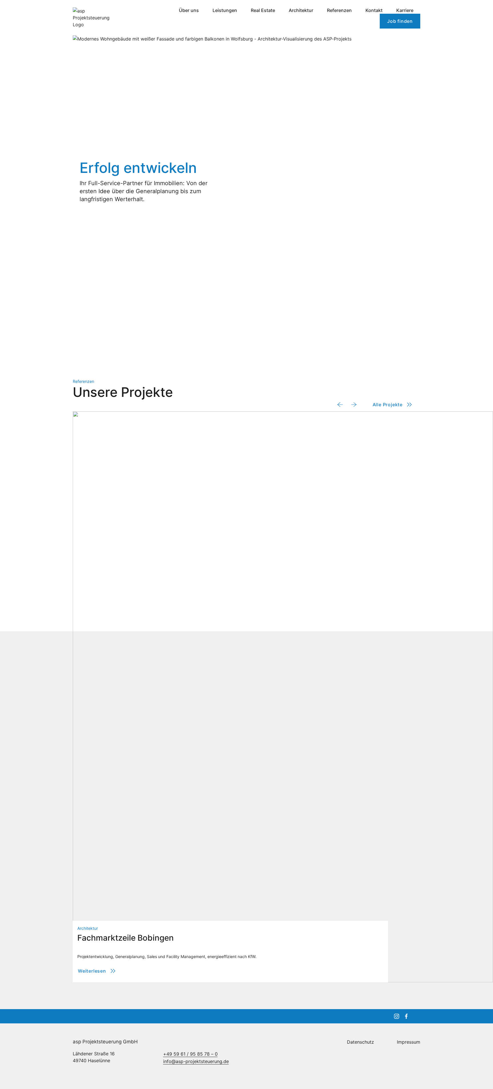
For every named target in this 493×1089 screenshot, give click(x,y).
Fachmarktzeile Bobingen (125, 938)
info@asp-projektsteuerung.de (196, 1061)
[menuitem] (189, 10)
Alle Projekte (388, 404)
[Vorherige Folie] (340, 404)
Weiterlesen (97, 972)
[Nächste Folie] (354, 404)
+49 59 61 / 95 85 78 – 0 (190, 1054)
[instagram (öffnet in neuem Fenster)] (396, 1016)
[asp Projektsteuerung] (98, 17)
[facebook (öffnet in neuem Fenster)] (406, 1016)
